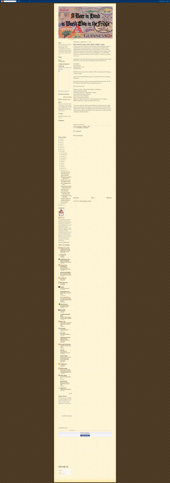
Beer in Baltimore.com (65, 297)
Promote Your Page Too (63, 91)
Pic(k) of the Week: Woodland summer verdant (65, 268)
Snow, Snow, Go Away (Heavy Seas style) (65, 193)
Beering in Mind (63, 368)
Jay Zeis (62, 217)
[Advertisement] (86, 184)
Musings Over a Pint (64, 248)
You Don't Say (63, 278)
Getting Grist (63, 388)
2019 (61, 139)
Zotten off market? (65, 175)
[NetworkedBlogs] (85, 433)
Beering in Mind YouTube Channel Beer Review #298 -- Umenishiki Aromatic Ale (65, 371)
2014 (61, 144)
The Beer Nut (63, 254)
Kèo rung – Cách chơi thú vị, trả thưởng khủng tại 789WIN (65, 317)
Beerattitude (63, 310)
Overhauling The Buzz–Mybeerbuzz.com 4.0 (64, 306)
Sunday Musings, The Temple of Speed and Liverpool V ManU (65, 324)
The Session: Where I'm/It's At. (65, 377)
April (62, 166)
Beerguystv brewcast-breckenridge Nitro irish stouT (65, 383)
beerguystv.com (63, 381)
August (62, 159)
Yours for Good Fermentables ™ (63, 265)
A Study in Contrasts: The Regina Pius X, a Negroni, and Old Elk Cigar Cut (65, 250)
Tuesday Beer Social (65, 173)
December (63, 153)
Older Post (109, 197)
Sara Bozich (62, 328)
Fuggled (62, 287)
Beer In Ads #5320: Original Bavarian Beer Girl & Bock (65, 274)
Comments (63, 473)
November (63, 154)
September (63, 158)
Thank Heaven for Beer (65, 337)
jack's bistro (85, 127)
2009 (61, 205)
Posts (62, 470)
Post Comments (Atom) (85, 201)
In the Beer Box (61, 61)
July (62, 161)
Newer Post (76, 197)
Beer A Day (62, 333)
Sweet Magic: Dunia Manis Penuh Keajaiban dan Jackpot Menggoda (65, 299)
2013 (61, 146)
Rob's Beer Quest (64, 282)
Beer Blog (62, 350)
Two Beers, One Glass (65, 200)
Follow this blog (85, 435)
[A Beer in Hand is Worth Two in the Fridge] (63, 89)
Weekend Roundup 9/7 (64, 329)
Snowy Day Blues (64, 190)
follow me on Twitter (67, 97)
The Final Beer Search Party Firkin (65, 293)
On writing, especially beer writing (65, 346)
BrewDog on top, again (65, 179)
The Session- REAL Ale (66, 198)
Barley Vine (62, 321)
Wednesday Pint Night (65, 171)
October (63, 156)
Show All (70, 393)
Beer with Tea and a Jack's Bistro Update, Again (66, 186)
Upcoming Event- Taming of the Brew (66, 196)
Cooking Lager (63, 364)
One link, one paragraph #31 (65, 262)
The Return (62, 311)
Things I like (62, 283)
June (62, 163)
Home (59, 59)
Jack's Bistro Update (65, 189)
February (63, 170)
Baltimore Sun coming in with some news (66, 177)
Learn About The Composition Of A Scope (65, 352)
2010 (61, 151)
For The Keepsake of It (64, 288)
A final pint (62, 365)
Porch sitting (62, 279)
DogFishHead (79, 127)
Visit (62, 427)
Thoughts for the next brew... (65, 389)
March (62, 168)
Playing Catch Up (64, 201)
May (62, 165)
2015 (61, 142)
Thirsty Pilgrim (63, 375)
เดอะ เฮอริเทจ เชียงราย (65, 334)
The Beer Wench (63, 355)
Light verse (62, 256)
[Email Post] (88, 126)
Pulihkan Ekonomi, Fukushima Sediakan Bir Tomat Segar (65, 340)
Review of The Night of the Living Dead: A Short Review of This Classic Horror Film (65, 358)
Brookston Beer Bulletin (65, 272)
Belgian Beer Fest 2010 (65, 181)
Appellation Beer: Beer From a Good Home (65, 260)
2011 (61, 149)
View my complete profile (63, 242)
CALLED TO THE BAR (65, 344)
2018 (61, 140)
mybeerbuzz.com (63, 304)
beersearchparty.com (64, 291)
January (63, 203)
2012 (61, 147)
